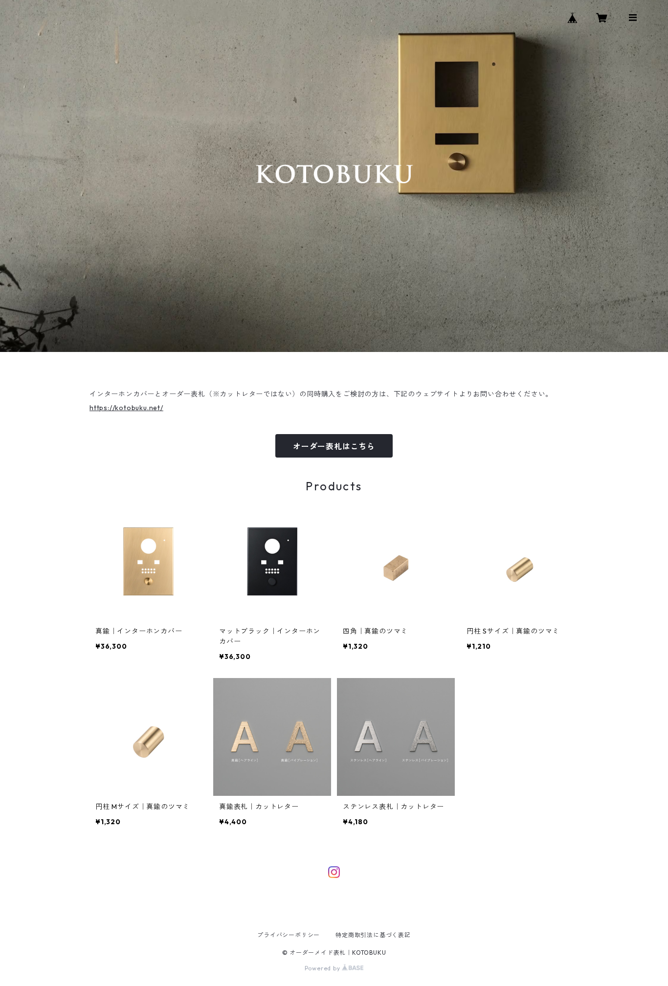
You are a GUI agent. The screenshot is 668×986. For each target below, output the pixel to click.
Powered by (323, 968)
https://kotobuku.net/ (126, 407)
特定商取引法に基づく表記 (373, 935)
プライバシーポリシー (288, 935)
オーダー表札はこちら (334, 446)
